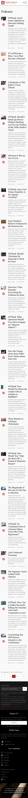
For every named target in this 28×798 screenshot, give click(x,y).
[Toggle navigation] (25, 2)
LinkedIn (6, 765)
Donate (14, 723)
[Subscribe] (25, 689)
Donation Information (15, 726)
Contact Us (4, 777)
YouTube (6, 755)
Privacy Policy (5, 772)
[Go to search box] (23, 3)
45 (14, 677)
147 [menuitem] (24, 676)
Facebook (6, 757)
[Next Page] (1, 679)
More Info (4, 737)
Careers (3, 774)
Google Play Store (10, 744)
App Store (8, 741)
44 (11, 677)
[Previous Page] (1, 676)
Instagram (7, 760)
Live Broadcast (8, 753)
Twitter (6, 762)
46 (17, 677)
